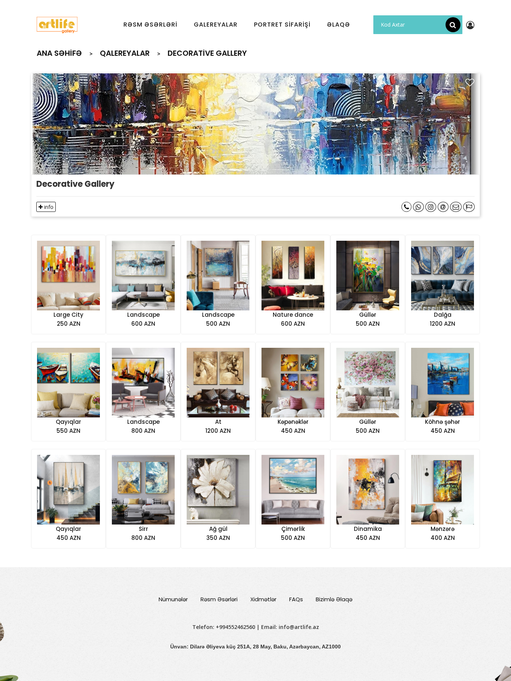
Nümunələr (173, 599)
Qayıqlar (68, 422)
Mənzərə (443, 529)
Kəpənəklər (293, 422)
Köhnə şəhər (442, 422)
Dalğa (443, 315)
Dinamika (368, 529)
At (218, 422)
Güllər (367, 315)
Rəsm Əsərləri (219, 599)
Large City (68, 315)
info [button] (48, 206)
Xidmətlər (263, 599)
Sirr (143, 529)
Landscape (143, 315)
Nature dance (293, 315)
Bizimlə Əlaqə (334, 599)
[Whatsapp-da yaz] (418, 207)
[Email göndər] (443, 207)
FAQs (296, 599)
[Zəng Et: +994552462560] (406, 207)
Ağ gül (218, 529)
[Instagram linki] (430, 207)
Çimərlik (293, 529)
